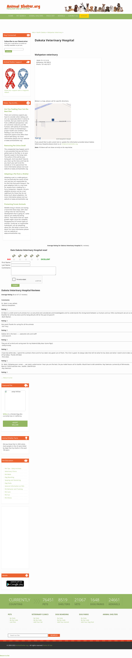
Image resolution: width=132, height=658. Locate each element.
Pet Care (8, 492)
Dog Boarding (9, 477)
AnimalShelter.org (22, 645)
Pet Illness (8, 498)
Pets (10, 614)
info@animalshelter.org (69, 144)
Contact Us (73, 16)
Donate (84, 16)
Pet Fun (7, 495)
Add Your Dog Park (87, 622)
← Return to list (6, 378)
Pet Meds (8, 474)
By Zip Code (14, 620)
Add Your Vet (38, 622)
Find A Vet (50, 16)
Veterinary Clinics (11, 471)
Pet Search (21, 16)
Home (10, 16)
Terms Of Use (47, 645)
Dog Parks (8, 483)
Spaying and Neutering (13, 480)
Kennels (61, 16)
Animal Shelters (36, 16)
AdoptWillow (15, 423)
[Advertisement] (66, 24)
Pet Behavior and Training (14, 489)
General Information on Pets (14, 486)
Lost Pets (13, 622)
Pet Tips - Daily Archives (13, 468)
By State (12, 618)
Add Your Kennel (63, 622)
